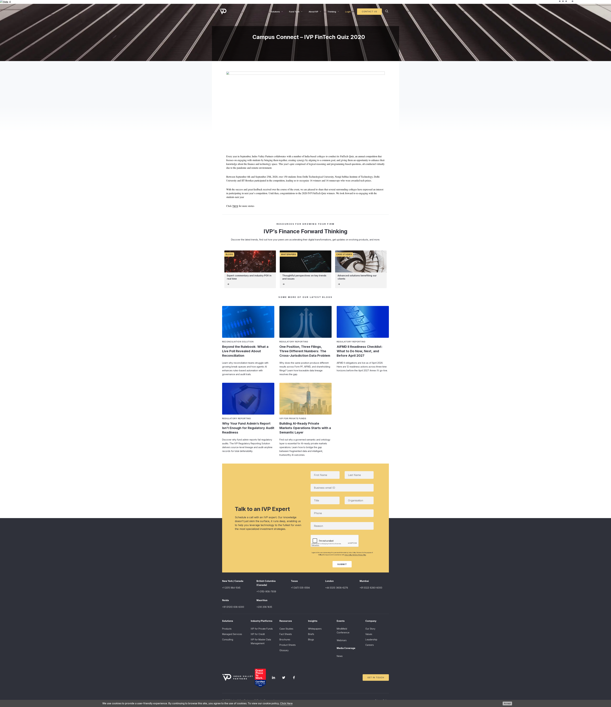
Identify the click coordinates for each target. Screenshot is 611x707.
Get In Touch (375, 677)
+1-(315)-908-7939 (266, 591)
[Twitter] (283, 677)
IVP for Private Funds (262, 628)
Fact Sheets (285, 634)
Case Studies (286, 628)
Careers (369, 645)
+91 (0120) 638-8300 (233, 607)
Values (368, 634)
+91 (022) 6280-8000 (371, 587)
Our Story (370, 628)
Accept (507, 703)
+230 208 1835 (264, 607)
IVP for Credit (258, 634)
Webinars (342, 640)
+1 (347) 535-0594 (300, 587)
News (340, 656)
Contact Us (369, 11)
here (235, 206)
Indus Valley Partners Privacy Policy (355, 555)
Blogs (311, 639)
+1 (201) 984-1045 (231, 587)
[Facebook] (293, 677)
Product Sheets (287, 645)
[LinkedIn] (273, 677)
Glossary (284, 650)
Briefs (311, 634)
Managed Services (232, 634)
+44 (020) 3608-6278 (336, 587)
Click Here (286, 703)
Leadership (371, 639)
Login (348, 11)
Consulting (227, 639)
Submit (342, 564)
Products (227, 628)
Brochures (284, 639)
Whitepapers (315, 628)
